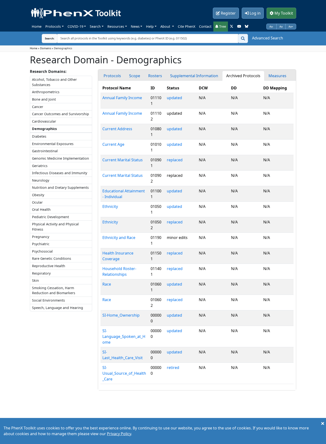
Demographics (44, 128)
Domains (45, 48)
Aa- (271, 26)
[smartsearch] (243, 38)
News (135, 26)
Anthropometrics (45, 92)
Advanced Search (267, 38)
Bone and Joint (44, 99)
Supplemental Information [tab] (194, 75)
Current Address (117, 128)
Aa (281, 26)
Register (228, 13)
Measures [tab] (277, 75)
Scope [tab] (134, 75)
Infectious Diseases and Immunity (59, 173)
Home (37, 26)
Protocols (53, 26)
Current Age (113, 144)
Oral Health (41, 209)
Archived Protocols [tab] (243, 75)
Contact (205, 26)
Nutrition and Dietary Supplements (60, 187)
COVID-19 (75, 26)
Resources (115, 26)
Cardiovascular (44, 121)
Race (106, 284)
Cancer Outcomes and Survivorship (60, 114)
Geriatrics (39, 165)
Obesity (38, 195)
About (165, 26)
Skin (35, 280)
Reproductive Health (48, 266)
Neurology (40, 180)
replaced (175, 159)
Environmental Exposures (53, 143)
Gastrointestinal (45, 151)
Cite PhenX (186, 26)
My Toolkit (283, 13)
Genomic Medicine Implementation (60, 158)
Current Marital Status (122, 159)
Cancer (37, 106)
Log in (255, 13)
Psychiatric (40, 244)
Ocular (37, 202)
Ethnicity (110, 206)
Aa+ (291, 26)
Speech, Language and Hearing (57, 307)
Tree (222, 26)
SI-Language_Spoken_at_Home (123, 336)
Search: (46, 38)
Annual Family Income (122, 97)
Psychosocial (42, 251)
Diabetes (39, 136)
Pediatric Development (50, 217)
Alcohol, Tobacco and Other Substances (54, 82)
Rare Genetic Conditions (51, 258)
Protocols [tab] (112, 75)
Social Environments (48, 300)
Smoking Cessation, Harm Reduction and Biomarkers (53, 290)
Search (95, 26)
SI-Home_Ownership (121, 315)
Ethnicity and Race (118, 237)
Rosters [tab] (155, 75)
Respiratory (41, 273)
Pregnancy (40, 236)
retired (173, 367)
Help (150, 26)
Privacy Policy (119, 433)
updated (174, 97)
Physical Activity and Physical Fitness (55, 227)
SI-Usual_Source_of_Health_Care (124, 373)
